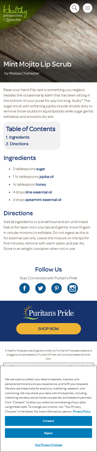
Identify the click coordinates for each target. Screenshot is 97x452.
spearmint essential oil (43, 199)
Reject (48, 433)
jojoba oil (46, 176)
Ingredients (19, 137)
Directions (19, 143)
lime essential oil (39, 192)
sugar (40, 168)
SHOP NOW (48, 328)
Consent (48, 421)
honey (41, 184)
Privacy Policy (82, 411)
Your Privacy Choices (48, 445)
